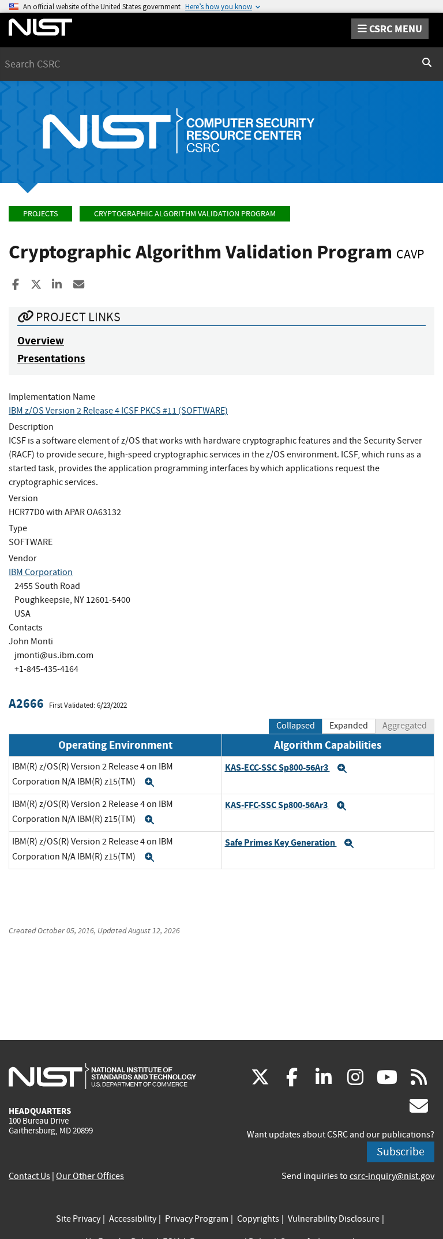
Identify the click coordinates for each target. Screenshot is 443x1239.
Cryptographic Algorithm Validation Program (185, 213)
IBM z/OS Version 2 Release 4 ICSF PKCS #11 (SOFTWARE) (118, 410)
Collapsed (295, 725)
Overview (40, 340)
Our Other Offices (90, 1176)
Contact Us (29, 1176)
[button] (149, 782)
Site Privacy (78, 1219)
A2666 (26, 703)
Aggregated (404, 725)
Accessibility (132, 1219)
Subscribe (401, 1151)
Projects (40, 213)
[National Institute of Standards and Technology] (102, 1076)
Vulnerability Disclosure (334, 1219)
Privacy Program (196, 1219)
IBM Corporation (41, 572)
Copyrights (258, 1219)
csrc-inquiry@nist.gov (392, 1176)
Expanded (348, 725)
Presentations (51, 358)
